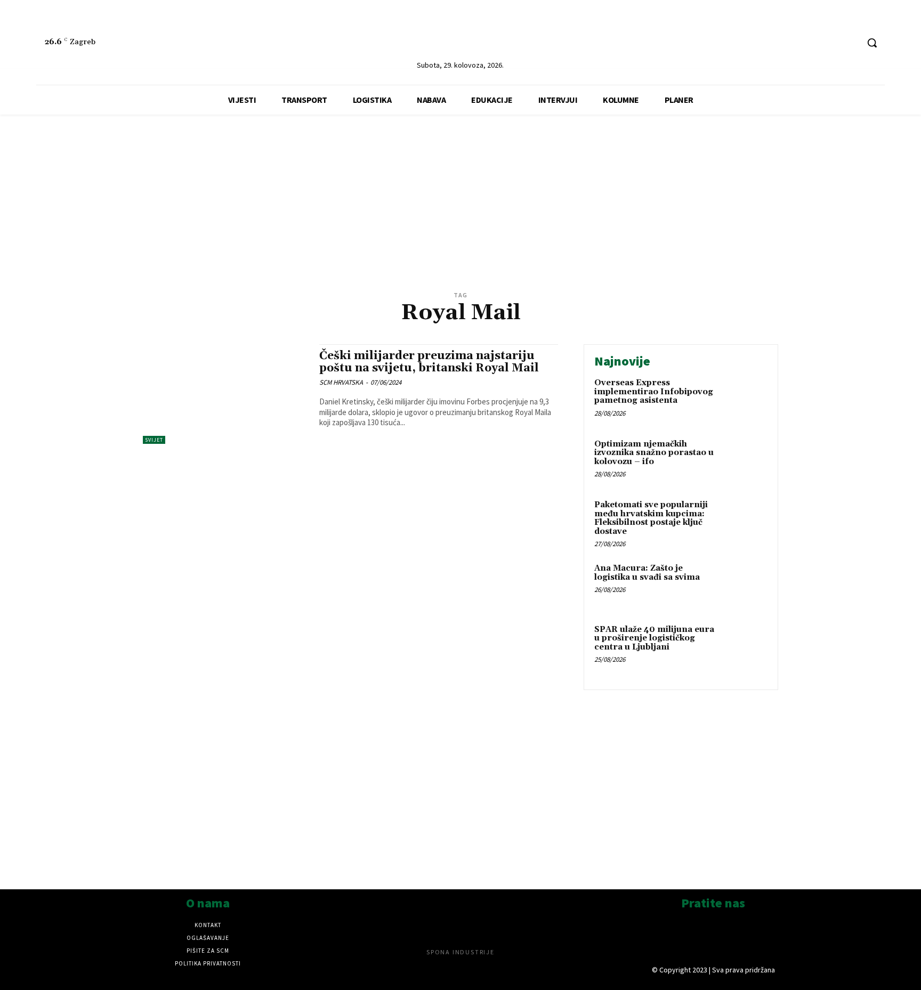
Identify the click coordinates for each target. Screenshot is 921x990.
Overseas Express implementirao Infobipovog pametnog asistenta (653, 391)
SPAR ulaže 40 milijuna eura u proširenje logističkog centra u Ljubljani (654, 638)
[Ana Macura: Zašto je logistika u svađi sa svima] (745, 584)
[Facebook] (829, 43)
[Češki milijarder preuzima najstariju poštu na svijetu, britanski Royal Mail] (226, 394)
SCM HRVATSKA (341, 382)
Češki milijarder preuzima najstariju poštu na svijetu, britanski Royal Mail (429, 362)
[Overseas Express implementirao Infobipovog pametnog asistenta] (745, 399)
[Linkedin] (809, 43)
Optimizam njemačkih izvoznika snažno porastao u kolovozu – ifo (654, 453)
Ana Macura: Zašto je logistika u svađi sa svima (647, 572)
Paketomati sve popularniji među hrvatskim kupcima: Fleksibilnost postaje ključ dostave (651, 518)
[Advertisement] (460, 213)
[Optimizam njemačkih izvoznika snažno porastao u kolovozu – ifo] (745, 460)
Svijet (154, 439)
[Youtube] (849, 43)
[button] (872, 42)
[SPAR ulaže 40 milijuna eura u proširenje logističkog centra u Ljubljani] (745, 646)
